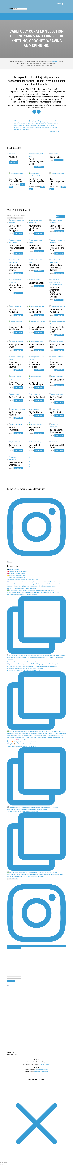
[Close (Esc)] (6, 1162)
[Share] (4, 1162)
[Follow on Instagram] (39, 112)
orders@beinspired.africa (41, 1072)
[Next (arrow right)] (2, 1164)
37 (29, 466)
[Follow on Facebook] (34, 112)
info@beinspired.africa (42, 1069)
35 (29, 462)
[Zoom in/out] (0, 1162)
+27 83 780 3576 (45, 1064)
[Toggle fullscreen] (2, 1162)
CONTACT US (12, 1054)
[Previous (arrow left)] (0, 1164)
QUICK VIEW (13, 162)
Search (11, 8)
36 (29, 464)
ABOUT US (11, 1053)
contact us (55, 61)
